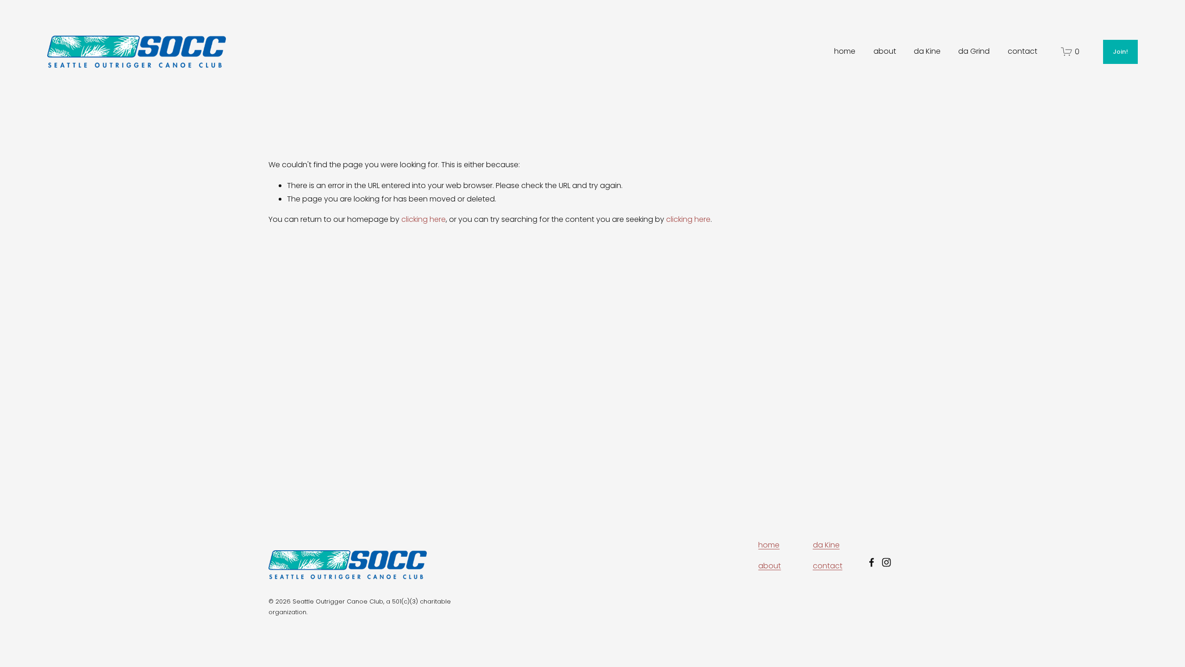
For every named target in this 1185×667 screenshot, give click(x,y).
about (884, 51)
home (844, 51)
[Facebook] (871, 562)
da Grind (974, 51)
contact (1022, 51)
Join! (1120, 51)
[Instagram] (886, 562)
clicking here (423, 219)
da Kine (927, 51)
